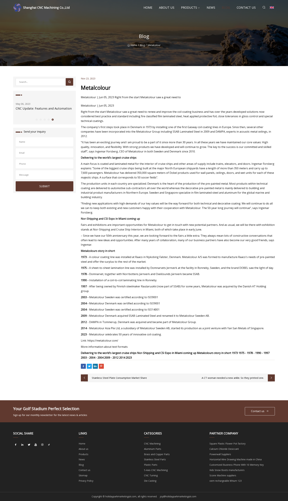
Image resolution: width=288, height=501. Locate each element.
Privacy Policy (86, 480)
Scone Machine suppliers (223, 475)
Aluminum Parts (152, 448)
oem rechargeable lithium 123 (226, 480)
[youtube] (35, 444)
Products (189, 8)
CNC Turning (151, 475)
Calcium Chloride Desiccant (224, 448)
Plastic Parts (150, 464)
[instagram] (42, 444)
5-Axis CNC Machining (156, 470)
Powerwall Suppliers (220, 454)
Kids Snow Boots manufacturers (227, 470)
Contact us (246, 8)
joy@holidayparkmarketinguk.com (178, 496)
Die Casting (150, 480)
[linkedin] (22, 444)
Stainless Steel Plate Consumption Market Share (119, 377)
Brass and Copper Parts (157, 454)
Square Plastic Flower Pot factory (228, 443)
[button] (36, 119)
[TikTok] (49, 444)
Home (148, 8)
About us (166, 8)
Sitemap (83, 475)
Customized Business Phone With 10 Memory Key (237, 464)
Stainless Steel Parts (155, 459)
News (211, 8)
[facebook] (15, 444)
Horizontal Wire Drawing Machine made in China (236, 459)
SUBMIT (44, 186)
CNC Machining (152, 443)
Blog (226, 8)
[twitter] (29, 444)
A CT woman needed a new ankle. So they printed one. (233, 377)
